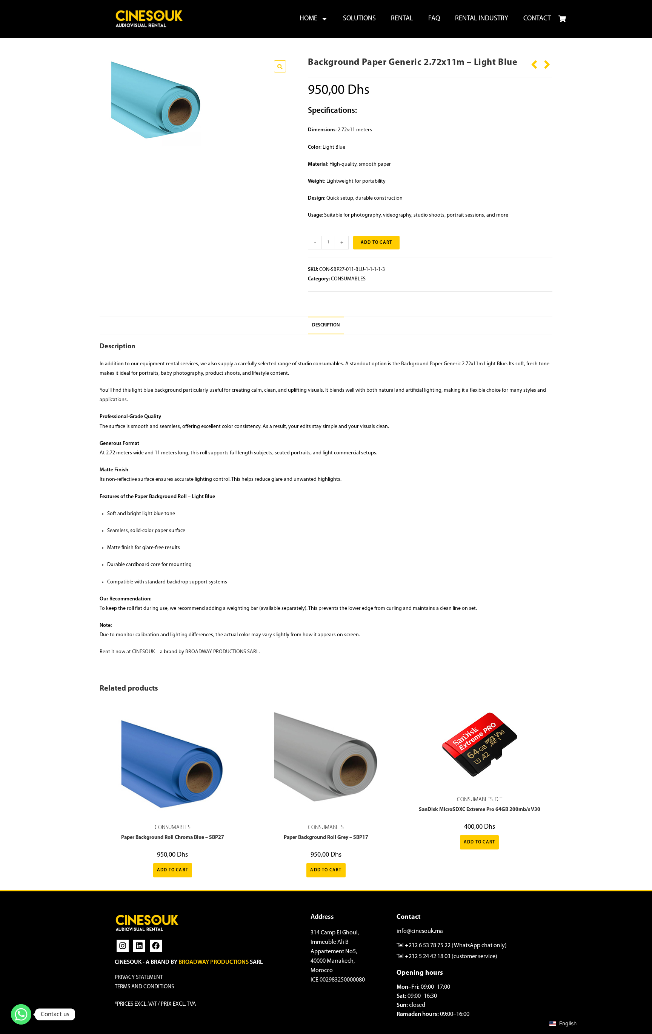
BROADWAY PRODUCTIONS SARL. (222, 652)
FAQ (434, 18)
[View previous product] (534, 62)
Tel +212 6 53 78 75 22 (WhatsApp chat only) (452, 946)
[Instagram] (123, 946)
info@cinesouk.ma (420, 931)
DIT (498, 800)
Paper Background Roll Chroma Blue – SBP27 (172, 837)
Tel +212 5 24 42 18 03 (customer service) (447, 957)
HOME (308, 18)
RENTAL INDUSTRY (481, 18)
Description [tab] (326, 325)
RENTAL (402, 18)
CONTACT (537, 18)
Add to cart (376, 242)
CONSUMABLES (348, 279)
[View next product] (547, 62)
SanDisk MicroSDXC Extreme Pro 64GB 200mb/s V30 (479, 809)
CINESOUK (143, 652)
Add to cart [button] (172, 870)
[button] (280, 66)
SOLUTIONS (359, 18)
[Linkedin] (139, 946)
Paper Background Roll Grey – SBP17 (326, 837)
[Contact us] (21, 1014)
